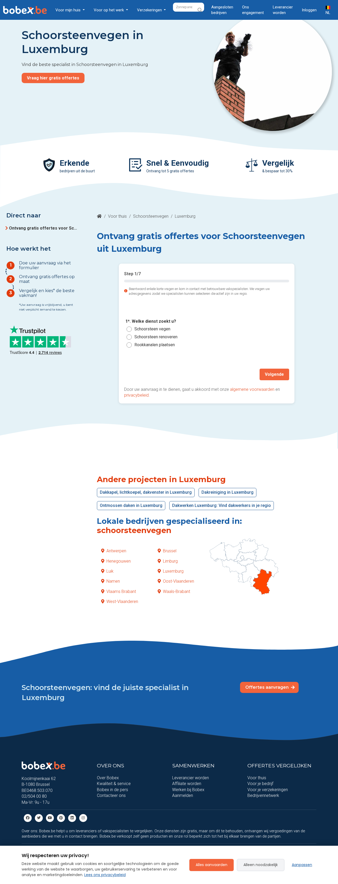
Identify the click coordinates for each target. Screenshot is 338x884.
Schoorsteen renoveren (155, 337)
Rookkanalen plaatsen (154, 345)
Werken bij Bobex (188, 789)
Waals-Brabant (176, 591)
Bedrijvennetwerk (263, 795)
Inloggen (309, 10)
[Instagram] (83, 817)
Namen (113, 581)
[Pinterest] (61, 817)
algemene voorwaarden (252, 389)
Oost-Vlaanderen (178, 581)
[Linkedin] (72, 817)
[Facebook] (28, 817)
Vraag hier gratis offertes (53, 77)
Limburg (170, 561)
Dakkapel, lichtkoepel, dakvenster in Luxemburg (146, 492)
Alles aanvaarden (211, 864)
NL (328, 12)
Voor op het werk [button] (109, 10)
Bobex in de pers (112, 789)
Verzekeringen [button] (150, 10)
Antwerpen (116, 550)
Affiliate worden (186, 783)
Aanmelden (182, 795)
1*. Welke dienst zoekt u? (150, 321)
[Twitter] (39, 817)
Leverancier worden (283, 10)
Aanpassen (302, 864)
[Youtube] (50, 817)
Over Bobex (108, 777)
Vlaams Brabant (121, 591)
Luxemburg (173, 571)
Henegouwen (118, 561)
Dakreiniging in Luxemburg (227, 492)
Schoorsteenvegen (150, 216)
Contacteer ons (111, 795)
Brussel (169, 550)
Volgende (274, 374)
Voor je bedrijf (260, 783)
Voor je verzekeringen (267, 789)
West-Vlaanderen (122, 601)
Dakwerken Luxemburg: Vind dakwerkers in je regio (221, 505)
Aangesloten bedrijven (222, 10)
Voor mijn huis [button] (68, 10)
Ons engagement (253, 10)
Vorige (136, 374)
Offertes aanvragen (267, 687)
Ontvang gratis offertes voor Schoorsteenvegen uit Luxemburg (44, 228)
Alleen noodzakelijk (260, 864)
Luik (110, 571)
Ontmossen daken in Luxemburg (131, 505)
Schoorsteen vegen (152, 329)
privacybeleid (136, 395)
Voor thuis (117, 216)
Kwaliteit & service (114, 783)
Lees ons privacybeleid (105, 874)
